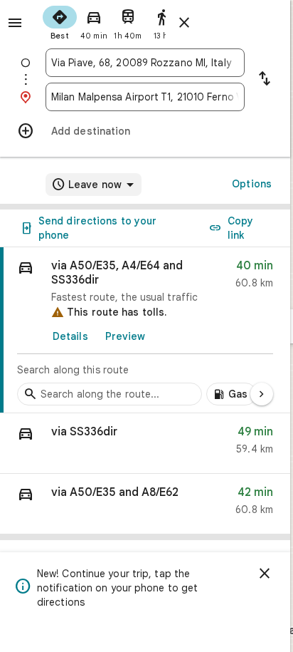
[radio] (60, 21)
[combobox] (145, 62)
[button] (145, 443)
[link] (145, 330)
